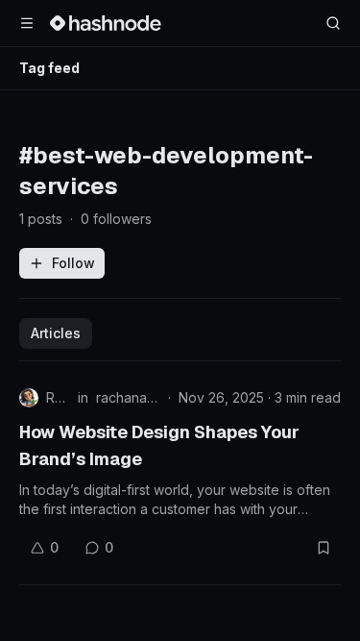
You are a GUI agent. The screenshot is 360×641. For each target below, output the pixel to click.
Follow (73, 263)
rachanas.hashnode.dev (128, 397)
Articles (56, 333)
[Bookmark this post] (323, 547)
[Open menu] (27, 23)
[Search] (333, 23)
